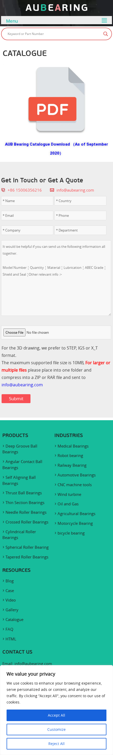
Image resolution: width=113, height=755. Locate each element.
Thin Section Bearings (25, 502)
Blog (10, 580)
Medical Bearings (73, 446)
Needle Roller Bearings (26, 512)
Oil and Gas (68, 503)
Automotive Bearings (77, 474)
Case (10, 590)
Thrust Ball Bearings (24, 492)
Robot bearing (70, 455)
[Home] (56, 9)
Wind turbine (69, 494)
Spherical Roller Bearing (27, 547)
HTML (11, 638)
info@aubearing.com (75, 190)
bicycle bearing (71, 533)
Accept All (56, 715)
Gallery (12, 609)
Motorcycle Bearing (75, 523)
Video (11, 600)
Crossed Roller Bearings (27, 522)
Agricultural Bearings (76, 513)
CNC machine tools (75, 484)
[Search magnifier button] (105, 34)
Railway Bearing (72, 465)
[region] (56, 710)
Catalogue (14, 619)
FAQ (9, 629)
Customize (56, 729)
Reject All (56, 743)
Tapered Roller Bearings (27, 556)
